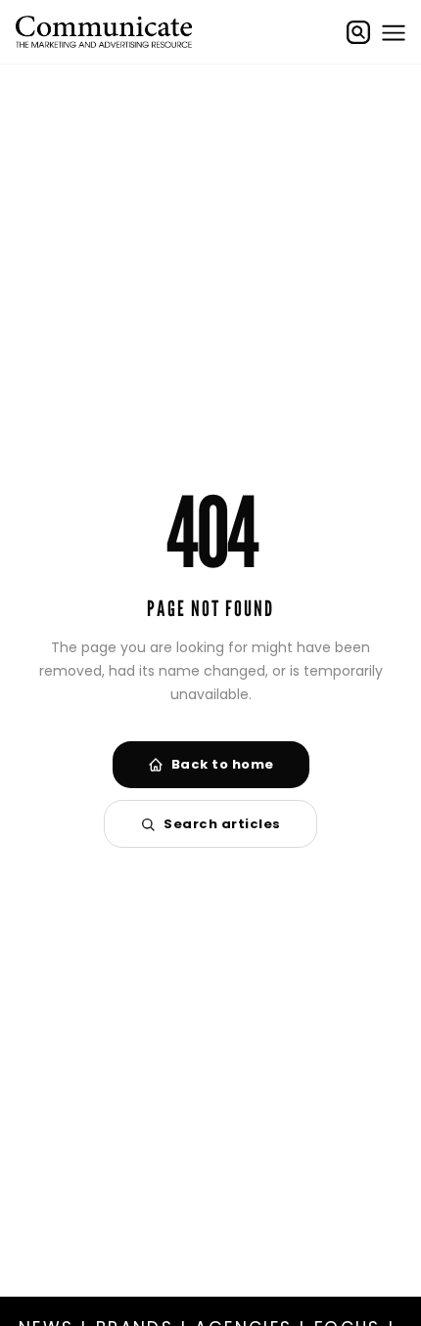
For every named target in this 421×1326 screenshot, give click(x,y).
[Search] (358, 32)
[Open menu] (393, 32)
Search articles (222, 824)
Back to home (222, 764)
